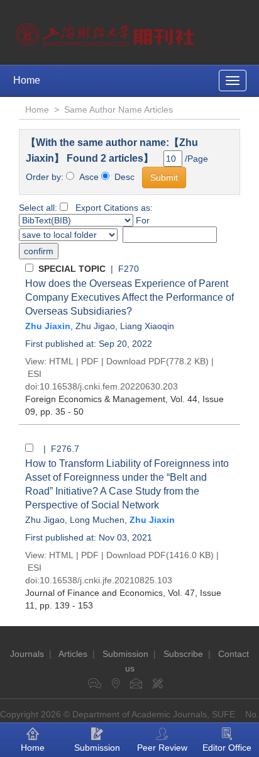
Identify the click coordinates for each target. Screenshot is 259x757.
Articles (72, 654)
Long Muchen (97, 520)
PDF (90, 361)
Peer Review (162, 748)
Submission (125, 654)
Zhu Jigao (95, 326)
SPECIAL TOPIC (72, 269)
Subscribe (183, 654)
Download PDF (136, 361)
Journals (27, 654)
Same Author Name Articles (118, 109)
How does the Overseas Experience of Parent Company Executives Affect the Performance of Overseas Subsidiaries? (129, 297)
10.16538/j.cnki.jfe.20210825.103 (106, 580)
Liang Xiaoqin (147, 326)
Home (26, 80)
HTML (61, 361)
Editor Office (226, 748)
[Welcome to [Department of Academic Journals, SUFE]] (106, 31)
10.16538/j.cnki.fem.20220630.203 (109, 386)
